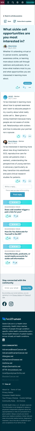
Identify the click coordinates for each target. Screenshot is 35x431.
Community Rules (8, 401)
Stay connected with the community (14, 281)
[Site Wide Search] (12, 2)
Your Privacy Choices (10, 398)
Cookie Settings (25, 398)
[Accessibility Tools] (17, 2)
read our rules (14, 190)
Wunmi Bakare (12, 141)
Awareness (27, 83)
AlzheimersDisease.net (12, 360)
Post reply (17, 194)
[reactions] (18, 136)
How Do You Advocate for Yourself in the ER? (16, 232)
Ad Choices (21, 401)
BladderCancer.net (10, 376)
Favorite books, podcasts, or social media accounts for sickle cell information (17, 256)
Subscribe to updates (24, 21)
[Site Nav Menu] (8, 2)
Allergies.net (7, 356)
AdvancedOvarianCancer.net (15, 353)
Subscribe (30, 2)
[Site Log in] (22, 2)
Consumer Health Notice (11, 395)
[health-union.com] (11, 319)
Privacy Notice (17, 295)
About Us (5, 390)
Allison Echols (12, 46)
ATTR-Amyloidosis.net (12, 370)
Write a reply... (10, 187)
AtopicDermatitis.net (11, 366)
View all (7, 384)
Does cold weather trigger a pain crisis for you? (17, 210)
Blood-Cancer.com (10, 380)
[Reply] (24, 87)
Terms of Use (16, 390)
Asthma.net (7, 363)
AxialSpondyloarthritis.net (13, 373)
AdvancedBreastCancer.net (14, 349)
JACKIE (10, 96)
